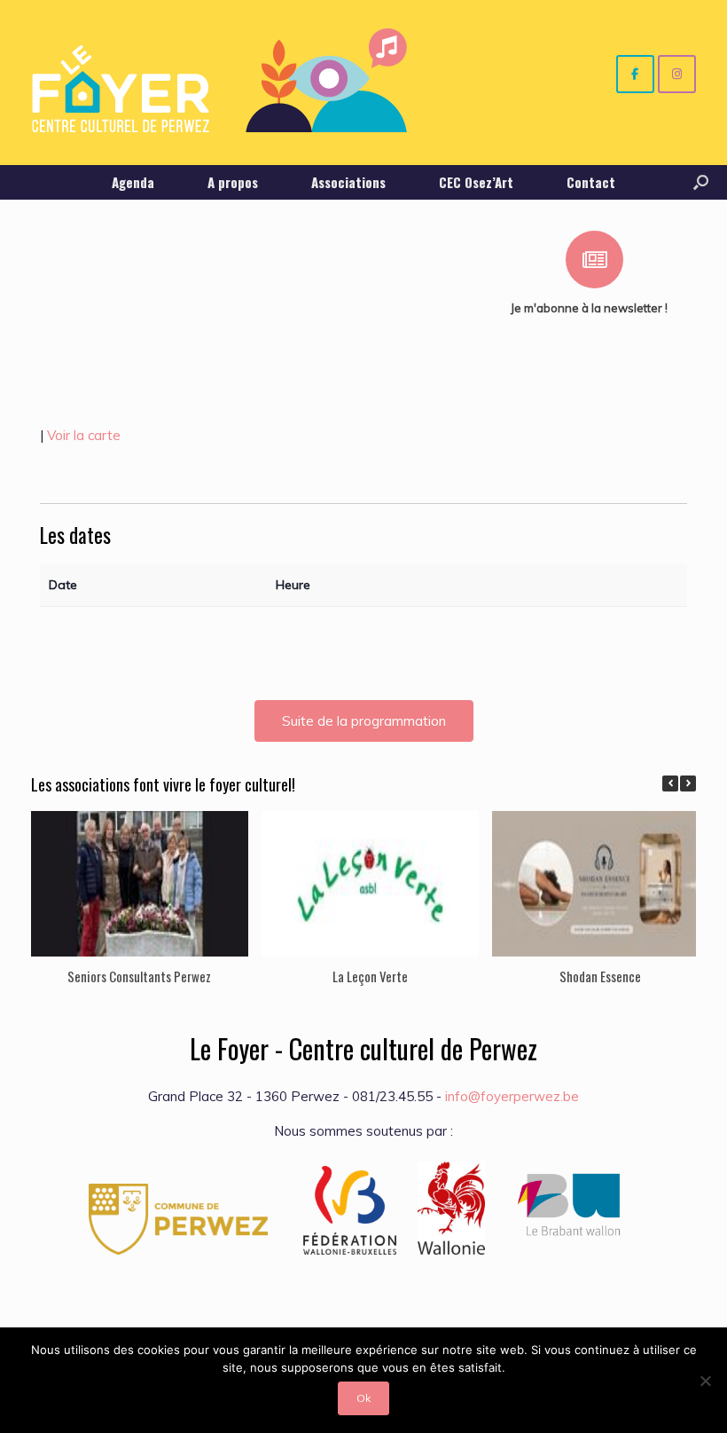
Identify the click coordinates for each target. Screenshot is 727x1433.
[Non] (705, 1381)
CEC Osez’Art (476, 182)
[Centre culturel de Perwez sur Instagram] (677, 74)
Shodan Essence (600, 975)
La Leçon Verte (370, 975)
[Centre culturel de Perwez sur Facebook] (635, 74)
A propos (232, 182)
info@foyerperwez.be (512, 1096)
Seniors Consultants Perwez (139, 975)
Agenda (133, 182)
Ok (363, 1398)
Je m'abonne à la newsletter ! (590, 308)
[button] (688, 783)
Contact (591, 182)
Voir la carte (84, 435)
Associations (348, 182)
